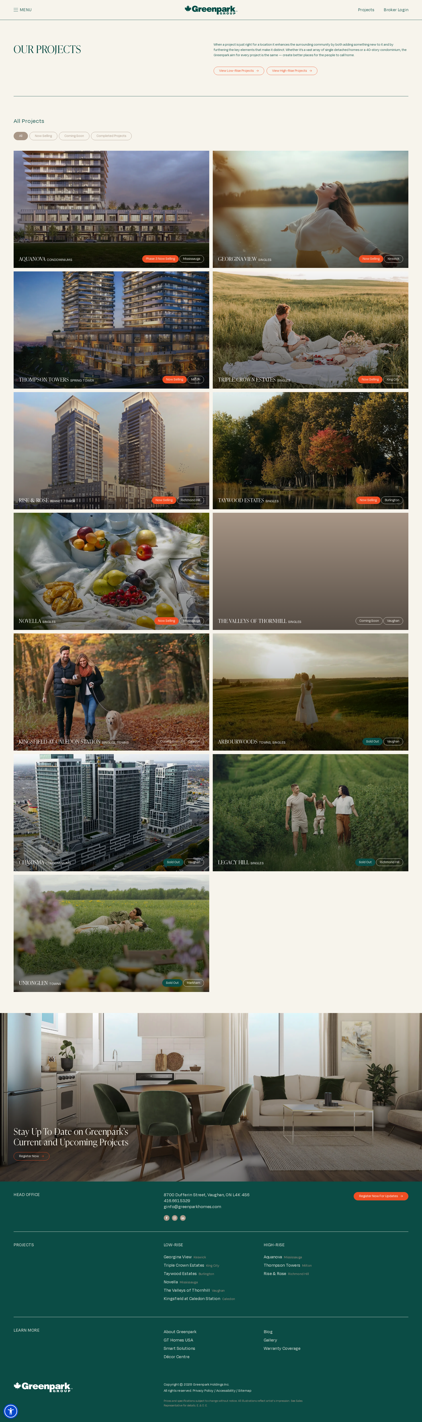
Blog (268, 1332)
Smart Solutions (179, 1348)
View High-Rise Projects (292, 70)
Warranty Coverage (282, 1348)
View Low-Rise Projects (239, 70)
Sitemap (244, 1390)
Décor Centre (177, 1357)
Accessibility (226, 1390)
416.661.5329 (177, 1201)
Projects (366, 10)
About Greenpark (180, 1332)
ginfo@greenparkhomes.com (192, 1207)
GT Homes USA (178, 1340)
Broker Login (396, 10)
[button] (61, 10)
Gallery (270, 1340)
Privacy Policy (203, 1390)
